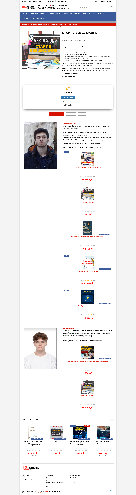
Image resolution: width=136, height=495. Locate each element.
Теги (82, 114)
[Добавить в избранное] (79, 152)
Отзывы (71, 114)
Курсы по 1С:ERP (27, 16)
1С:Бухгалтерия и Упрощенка (48, 16)
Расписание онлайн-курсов (63, 1)
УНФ (84, 13)
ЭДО (79, 13)
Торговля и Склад (63, 16)
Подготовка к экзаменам (54, 13)
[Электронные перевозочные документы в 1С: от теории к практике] (56, 432)
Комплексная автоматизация (96, 13)
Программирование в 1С (37, 13)
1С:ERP (36, 16)
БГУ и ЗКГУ (33, 18)
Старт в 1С (26, 13)
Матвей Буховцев (68, 328)
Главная (24, 26)
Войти (71, 480)
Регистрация (73, 482)
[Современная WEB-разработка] (87, 262)
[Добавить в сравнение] (91, 152)
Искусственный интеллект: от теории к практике (87, 237)
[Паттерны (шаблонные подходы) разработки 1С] (80, 432)
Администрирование (70, 13)
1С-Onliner (46, 491)
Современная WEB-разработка (87, 271)
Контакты (48, 486)
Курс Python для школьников (87, 306)
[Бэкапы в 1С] (33, 432)
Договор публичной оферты (53, 480)
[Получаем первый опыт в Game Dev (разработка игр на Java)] (87, 352)
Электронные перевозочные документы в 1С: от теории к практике (56, 443)
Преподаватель (56, 114)
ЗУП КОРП (25, 18)
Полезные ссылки (50, 477)
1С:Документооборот (90, 16)
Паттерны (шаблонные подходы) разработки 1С (80, 442)
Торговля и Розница (77, 16)
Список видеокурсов (50, 1)
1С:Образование (42, 492)
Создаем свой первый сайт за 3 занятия (87, 167)
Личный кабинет (74, 477)
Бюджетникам (41, 18)
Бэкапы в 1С (33, 441)
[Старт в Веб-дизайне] (87, 193)
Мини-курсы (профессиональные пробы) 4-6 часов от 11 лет (39, 26)
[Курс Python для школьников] (87, 297)
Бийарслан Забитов (69, 123)
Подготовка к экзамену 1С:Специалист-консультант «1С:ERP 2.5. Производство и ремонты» (103, 443)
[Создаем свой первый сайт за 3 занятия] (87, 158)
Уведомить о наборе (68, 97)
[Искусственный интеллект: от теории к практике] (87, 227)
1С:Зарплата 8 (103, 16)
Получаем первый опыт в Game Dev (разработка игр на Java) (87, 361)
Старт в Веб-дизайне (87, 202)
